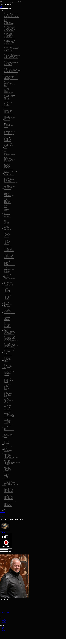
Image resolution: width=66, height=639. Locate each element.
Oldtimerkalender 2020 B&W (8, 487)
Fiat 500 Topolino (6, 242)
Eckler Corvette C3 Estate (8, 187)
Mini (2, 356)
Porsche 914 (6, 413)
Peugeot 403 (6, 398)
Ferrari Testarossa (6, 227)
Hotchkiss (3, 276)
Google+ (3, 629)
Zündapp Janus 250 (7, 105)
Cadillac (3, 173)
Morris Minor (6, 146)
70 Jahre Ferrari (6, 216)
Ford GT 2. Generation (7, 247)
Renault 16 (5, 428)
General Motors (4, 259)
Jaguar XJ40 (6, 288)
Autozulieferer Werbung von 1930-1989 (10, 501)
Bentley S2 (5, 148)
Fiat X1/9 (5, 236)
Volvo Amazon (6, 476)
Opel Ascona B (6, 375)
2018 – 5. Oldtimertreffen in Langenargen (10, 61)
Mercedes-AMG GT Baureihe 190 (9, 331)
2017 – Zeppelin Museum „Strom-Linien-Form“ (11, 17)
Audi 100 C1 (6, 127)
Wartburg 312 (6, 104)
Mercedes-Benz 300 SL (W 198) (9, 337)
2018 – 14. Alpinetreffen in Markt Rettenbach (11, 62)
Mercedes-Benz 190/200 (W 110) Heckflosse (11, 345)
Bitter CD (5, 151)
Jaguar (3, 286)
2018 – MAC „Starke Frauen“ (8, 14)
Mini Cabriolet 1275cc (7, 359)
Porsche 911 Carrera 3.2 (7, 410)
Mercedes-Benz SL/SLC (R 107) (9, 349)
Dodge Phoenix (6, 193)
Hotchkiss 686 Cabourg (7, 277)
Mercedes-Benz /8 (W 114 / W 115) (9, 348)
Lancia (3, 312)
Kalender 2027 (4, 485)
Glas (2, 268)
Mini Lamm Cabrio (7, 358)
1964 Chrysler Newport (7, 189)
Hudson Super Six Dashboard (8, 280)
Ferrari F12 (5, 224)
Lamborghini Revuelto (7, 311)
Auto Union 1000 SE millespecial (9, 134)
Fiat (2, 228)
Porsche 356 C (6, 406)
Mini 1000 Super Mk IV (7, 357)
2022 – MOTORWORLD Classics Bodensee (11, 48)
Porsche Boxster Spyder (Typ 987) (9, 415)
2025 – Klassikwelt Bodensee (8, 30)
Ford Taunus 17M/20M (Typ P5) (9, 250)
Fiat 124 (5, 230)
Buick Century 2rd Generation (8, 261)
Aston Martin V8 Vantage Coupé (9, 125)
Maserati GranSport (7, 323)
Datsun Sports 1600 (7, 209)
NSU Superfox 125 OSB (8, 366)
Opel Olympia (6, 390)
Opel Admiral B (6, 388)
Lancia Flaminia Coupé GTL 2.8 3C (9, 313)
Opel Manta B (6, 382)
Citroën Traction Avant (7, 198)
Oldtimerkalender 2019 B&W (8, 491)
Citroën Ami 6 (6, 199)
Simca (3, 444)
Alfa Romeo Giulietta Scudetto (8, 116)
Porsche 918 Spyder (7, 422)
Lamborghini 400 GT (7, 306)
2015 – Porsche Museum (7, 19)
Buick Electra (6, 262)
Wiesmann (3, 478)
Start (2, 10)
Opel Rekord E (6, 385)
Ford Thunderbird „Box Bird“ (8, 256)
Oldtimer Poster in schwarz (8, 506)
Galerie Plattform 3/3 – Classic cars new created (11, 481)
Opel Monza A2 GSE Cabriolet (8, 383)
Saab (2, 439)
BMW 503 (5, 153)
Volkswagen (4, 453)
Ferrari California (6, 222)
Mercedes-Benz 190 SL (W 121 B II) (9, 339)
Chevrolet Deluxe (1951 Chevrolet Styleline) (11, 182)
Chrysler (3, 188)
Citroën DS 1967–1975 (7, 202)
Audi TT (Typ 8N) (7, 132)
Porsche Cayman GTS (7, 425)
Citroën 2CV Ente (6, 204)
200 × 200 (1, 516)
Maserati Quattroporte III (7, 327)
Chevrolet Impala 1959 (7, 180)
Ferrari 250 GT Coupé (7, 217)
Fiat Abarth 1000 (6, 233)
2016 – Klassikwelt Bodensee (8, 71)
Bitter (3, 150)
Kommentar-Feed (4, 621)
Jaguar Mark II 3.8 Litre (7, 295)
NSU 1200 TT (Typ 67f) (7, 365)
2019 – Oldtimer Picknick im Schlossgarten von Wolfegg (12, 53)
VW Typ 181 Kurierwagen (8, 467)
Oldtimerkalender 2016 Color (8, 497)
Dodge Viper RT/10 (7, 194)
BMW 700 (5, 157)
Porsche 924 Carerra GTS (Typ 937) (9, 414)
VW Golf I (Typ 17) (7, 464)
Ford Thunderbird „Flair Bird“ (8, 255)
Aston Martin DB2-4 (7, 124)
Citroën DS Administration (8, 201)
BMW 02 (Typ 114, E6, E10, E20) (9, 159)
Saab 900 (5, 440)
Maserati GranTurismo (7, 324)
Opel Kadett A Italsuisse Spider (8, 380)
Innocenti (3, 283)
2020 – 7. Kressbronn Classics (8, 51)
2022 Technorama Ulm (7, 49)
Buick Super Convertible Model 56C (9, 265)
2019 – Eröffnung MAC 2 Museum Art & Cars (11, 13)
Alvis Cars (3, 119)
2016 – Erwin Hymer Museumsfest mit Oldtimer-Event (12, 70)
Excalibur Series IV (7, 214)
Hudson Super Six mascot (8, 282)
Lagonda (3, 303)
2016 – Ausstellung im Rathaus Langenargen (11, 484)
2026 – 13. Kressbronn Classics (9, 23)
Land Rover (4, 315)
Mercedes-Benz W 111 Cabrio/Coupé (9, 344)
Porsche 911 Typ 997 (7, 412)
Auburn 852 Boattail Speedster (8, 83)
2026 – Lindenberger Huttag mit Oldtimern (10, 26)
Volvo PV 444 (6, 475)
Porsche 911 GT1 (6, 418)
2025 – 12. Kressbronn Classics (9, 28)
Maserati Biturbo (6, 328)
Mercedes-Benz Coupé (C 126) (8, 351)
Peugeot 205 (6, 401)
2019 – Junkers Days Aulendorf (9, 54)
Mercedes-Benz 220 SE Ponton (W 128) (10, 342)
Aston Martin (4, 123)
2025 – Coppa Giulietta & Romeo (9, 32)
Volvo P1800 (6, 473)
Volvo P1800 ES (6, 474)
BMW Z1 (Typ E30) (7, 162)
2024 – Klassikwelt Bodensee (8, 36)
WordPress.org (4, 622)
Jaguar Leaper (6, 298)
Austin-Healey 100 (7, 144)
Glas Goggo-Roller (7, 271)
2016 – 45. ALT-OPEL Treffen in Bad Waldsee (11, 72)
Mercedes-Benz (4, 330)
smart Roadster (6, 448)
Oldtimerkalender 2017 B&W (8, 494)
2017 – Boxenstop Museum (8, 15)
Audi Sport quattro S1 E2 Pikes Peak (9, 131)
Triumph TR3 (6, 452)
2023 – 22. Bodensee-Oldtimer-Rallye (10, 40)
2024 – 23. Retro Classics (8, 37)
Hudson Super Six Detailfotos (8, 281)
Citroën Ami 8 (6, 200)
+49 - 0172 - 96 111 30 (3, 615)
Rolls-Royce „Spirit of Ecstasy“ (9, 435)
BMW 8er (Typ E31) (7, 165)
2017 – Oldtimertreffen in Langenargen (10, 67)
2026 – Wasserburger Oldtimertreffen (9, 27)
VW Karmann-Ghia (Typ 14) (8, 463)
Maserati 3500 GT (6, 322)
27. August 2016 (2, 515)
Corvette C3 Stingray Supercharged (9, 186)
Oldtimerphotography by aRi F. (10, 2)
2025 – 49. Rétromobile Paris (8, 33)
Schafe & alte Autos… (7, 78)
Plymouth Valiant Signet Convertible (9, 195)
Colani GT (5, 86)
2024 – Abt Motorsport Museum (9, 12)
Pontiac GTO (6, 267)
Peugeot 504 (6, 397)
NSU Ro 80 (6, 363)
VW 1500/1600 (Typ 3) (7, 460)
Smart (3, 447)
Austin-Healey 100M (7, 138)
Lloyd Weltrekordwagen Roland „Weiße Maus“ (11, 171)
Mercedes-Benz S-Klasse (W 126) (9, 350)
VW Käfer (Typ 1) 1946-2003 (8, 455)
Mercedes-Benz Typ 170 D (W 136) (9, 336)
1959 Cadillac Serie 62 (7, 174)
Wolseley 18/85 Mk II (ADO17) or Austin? (10, 142)
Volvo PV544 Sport (7, 477)
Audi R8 (5, 130)
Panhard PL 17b (6, 98)
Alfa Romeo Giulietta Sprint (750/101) (10, 117)
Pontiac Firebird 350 (7, 266)
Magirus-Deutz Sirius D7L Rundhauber (10, 370)
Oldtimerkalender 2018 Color (8, 492)
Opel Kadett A (6, 379)
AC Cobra (3, 106)
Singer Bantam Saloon (7, 101)
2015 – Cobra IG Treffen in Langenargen (10, 108)
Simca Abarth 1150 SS (7, 445)
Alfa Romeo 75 (6, 112)
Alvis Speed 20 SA (7, 120)
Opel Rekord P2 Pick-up (7, 386)
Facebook (3, 627)
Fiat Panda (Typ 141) (7, 235)
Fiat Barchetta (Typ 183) (7, 234)
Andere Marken (4, 81)
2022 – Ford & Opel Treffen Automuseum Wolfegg (12, 47)
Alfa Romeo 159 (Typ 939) (8, 110)
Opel (2, 374)
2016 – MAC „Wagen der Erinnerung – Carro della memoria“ (13, 18)
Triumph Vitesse (6, 451)
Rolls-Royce (4, 433)
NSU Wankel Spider (7, 367)
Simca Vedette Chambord (8, 446)
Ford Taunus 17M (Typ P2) (8, 248)
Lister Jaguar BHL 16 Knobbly (8, 92)
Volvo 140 (5, 472)
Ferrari (3, 215)
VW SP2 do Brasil (7, 468)
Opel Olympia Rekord (7, 384)
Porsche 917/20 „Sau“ (7, 421)
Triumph (3, 449)
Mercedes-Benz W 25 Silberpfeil (9, 334)
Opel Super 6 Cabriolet (7, 395)
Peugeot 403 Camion (7, 399)
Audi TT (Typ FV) (7, 133)
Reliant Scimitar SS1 (7, 100)
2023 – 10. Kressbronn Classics (9, 39)
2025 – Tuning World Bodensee (9, 31)
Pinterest (3, 630)
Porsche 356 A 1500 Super (8, 405)
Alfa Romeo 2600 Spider (8, 111)
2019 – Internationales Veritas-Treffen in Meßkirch (11, 56)
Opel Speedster (6, 387)
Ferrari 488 (5, 219)
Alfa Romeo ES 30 (7, 113)
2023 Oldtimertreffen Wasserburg (9, 42)
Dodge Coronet (6, 191)
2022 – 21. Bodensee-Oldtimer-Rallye (10, 46)
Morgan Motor (4, 360)
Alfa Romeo (4, 109)
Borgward (3, 168)
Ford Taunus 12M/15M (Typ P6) (9, 251)
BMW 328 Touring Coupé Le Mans (9, 154)
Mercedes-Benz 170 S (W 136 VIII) (9, 332)
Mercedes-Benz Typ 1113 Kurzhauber (10, 371)
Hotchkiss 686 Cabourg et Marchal (9, 278)
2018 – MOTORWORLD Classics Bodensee (11, 60)
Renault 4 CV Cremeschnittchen (9, 430)
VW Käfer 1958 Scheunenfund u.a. (9, 80)
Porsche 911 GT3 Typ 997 (8, 411)
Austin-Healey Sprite (7, 140)
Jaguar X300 (6, 287)
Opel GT (5, 389)
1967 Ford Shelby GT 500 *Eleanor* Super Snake (11, 246)
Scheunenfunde (4, 75)
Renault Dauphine (6, 432)
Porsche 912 (6, 419)
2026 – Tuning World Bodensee (9, 25)
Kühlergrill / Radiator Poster (8, 502)
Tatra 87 (5, 103)
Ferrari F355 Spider (7, 225)
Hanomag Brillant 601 (7, 274)
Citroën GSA (6, 206)
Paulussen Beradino (7, 99)
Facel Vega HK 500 (7, 88)
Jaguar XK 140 (6, 296)
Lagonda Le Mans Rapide (8, 304)
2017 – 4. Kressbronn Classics (8, 63)
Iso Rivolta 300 (6, 89)
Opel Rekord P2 (6, 392)
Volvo (3, 471)
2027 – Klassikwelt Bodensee (8, 22)
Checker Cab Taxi (6, 85)
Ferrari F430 (6, 226)
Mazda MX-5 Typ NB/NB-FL (8, 94)
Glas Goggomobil (6, 272)
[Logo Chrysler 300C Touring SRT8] (5, 530)
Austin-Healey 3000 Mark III (8, 145)
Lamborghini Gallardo (7, 308)
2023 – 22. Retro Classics (8, 44)
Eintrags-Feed (4, 620)
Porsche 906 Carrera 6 (7, 409)
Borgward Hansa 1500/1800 (8, 169)
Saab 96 (5, 442)
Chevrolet (3, 177)
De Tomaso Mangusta (7, 211)
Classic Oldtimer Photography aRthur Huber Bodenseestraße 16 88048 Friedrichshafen (4, 613)
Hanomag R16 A (6, 275)
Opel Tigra (5, 396)
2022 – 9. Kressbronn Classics (8, 45)
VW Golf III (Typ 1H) (7, 466)
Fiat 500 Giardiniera (7, 241)
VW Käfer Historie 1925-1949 (8, 454)
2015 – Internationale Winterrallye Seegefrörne (11, 74)
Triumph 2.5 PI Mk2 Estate (8, 450)
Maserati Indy (6, 329)
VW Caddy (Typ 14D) (7, 465)
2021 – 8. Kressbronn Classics (8, 50)
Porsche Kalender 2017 (7, 495)
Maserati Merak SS (7, 325)
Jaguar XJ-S (6, 289)
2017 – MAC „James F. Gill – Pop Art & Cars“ (11, 16)
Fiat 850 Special (6, 244)
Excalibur (3, 213)
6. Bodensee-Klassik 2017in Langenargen (8, 65)
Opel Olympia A (6, 391)
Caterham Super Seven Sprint (8, 317)
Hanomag (3, 273)
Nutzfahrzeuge (4, 368)
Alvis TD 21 (6, 122)
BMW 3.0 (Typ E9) (7, 163)
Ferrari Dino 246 (6, 223)
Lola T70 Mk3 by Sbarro (8, 93)
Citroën (3, 197)
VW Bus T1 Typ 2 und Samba (8, 458)
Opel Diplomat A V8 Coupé (8, 378)
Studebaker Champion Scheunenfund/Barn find (11, 79)
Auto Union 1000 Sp (7, 135)
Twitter (3, 628)
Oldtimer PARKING (7, 504)
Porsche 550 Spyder (7, 407)
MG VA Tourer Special (7, 354)
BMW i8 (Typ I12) (7, 167)
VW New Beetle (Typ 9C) (8, 470)
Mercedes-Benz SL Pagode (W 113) (9, 346)
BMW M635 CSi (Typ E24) (8, 160)
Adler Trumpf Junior (7, 82)
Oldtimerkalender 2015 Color (8, 499)
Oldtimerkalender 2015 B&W (8, 498)
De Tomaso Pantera (7, 212)
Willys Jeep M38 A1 (7, 302)
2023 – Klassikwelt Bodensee (8, 41)
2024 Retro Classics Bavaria (8, 34)
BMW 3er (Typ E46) (7, 164)
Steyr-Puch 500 (6, 237)
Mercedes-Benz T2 (7, 372)
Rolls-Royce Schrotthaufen (8, 434)
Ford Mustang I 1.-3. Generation (9, 258)
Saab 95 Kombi (6, 441)
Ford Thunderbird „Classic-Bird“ (9, 253)
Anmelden (3, 619)
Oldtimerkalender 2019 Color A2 (9, 490)
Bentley (3, 147)
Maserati (3, 321)
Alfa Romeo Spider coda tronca (9, 118)
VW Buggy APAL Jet (7, 469)
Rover (3, 436)
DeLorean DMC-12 (7, 87)
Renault (3, 427)
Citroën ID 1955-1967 (7, 203)
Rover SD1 (5, 438)
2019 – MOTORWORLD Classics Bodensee (11, 58)
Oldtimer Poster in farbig (7, 505)
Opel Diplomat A (6, 377)
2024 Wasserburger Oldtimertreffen (9, 38)
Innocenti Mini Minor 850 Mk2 (8, 285)
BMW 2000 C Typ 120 (7, 158)
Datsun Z (5, 210)
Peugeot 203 (6, 402)
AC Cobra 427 (6, 107)
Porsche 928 (6, 423)
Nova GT (5, 97)
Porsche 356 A (6, 404)
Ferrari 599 (5, 221)
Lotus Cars (3, 316)
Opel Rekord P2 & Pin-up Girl (8, 393)
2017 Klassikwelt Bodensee (8, 64)
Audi (2, 126)
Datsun (3, 208)
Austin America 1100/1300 (8, 143)
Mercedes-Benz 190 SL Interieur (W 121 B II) (11, 340)
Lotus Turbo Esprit (7, 320)
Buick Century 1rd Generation (8, 260)
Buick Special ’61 (6, 264)
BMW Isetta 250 (6, 155)
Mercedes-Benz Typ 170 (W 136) (9, 333)
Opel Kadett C (6, 381)
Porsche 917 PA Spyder (7, 420)
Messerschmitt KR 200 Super (8, 96)
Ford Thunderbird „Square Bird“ (9, 254)
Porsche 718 (6, 408)
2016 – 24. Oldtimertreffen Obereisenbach (10, 69)
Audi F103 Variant (7, 129)
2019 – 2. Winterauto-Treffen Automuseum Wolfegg (12, 55)
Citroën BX (5, 207)
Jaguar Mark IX (6, 299)
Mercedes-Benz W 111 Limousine (9, 343)
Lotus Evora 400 (6, 319)
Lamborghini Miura (7, 310)
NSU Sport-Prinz (6, 364)
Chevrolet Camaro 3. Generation (9, 179)
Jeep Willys (3, 301)
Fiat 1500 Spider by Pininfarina (8, 232)
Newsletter (3, 20)
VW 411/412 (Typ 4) (7, 461)
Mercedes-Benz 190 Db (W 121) (9, 341)
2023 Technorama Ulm (7, 43)
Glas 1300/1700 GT (7, 270)
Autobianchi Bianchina (7, 229)
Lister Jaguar (6, 91)
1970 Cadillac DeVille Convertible (9, 175)
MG (2, 352)
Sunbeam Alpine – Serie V (8, 102)
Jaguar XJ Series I (6, 292)
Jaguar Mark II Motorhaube (8, 294)
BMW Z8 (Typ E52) (7, 166)
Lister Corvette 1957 (7, 90)
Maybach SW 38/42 (7, 335)
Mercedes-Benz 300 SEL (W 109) (9, 347)
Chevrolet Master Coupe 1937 (8, 181)
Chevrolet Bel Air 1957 (7, 178)
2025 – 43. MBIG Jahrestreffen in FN (9, 29)
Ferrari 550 (5, 220)
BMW (3, 152)
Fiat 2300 (5, 239)
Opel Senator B (6, 394)
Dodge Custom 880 (7, 192)
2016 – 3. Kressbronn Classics (8, 68)
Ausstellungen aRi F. (5, 480)
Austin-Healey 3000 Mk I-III (8, 139)
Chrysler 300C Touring (7, 196)
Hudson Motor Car (5, 279)
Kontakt (3, 508)
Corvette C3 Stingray (7, 185)
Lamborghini (4, 305)
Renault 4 (5, 429)
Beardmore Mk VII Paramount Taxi (9, 84)
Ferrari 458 (5, 218)
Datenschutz (4, 509)
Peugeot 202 (6, 403)
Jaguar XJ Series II (7, 291)
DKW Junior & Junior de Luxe (8, 136)
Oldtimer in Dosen (7, 503)
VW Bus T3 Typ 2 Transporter (8, 459)
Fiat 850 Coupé (6, 243)
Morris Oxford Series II (7, 141)
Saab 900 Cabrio (6, 443)
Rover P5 (5, 437)
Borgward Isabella (6, 172)
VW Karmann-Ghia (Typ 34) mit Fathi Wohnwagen (12, 462)
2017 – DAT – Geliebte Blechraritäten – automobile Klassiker (10, 483)
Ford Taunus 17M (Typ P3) (8, 249)
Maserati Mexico (6, 326)
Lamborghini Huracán (7, 309)
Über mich (3, 507)
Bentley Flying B (6, 149)
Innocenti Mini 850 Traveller (8, 284)
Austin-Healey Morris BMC (6, 137)
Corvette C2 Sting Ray (7, 184)
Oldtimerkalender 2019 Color (8, 489)
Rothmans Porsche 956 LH (8, 426)
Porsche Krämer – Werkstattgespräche (9, 416)
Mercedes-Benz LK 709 (7, 373)
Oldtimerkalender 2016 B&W (8, 496)
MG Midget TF (6, 353)
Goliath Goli (6, 170)
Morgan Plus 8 (6, 361)
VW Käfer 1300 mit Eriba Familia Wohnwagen (11, 457)
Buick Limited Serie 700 (7, 263)
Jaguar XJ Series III (7, 290)
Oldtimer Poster (4, 500)
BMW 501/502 (6, 156)
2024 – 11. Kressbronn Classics (8, 35)
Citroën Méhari (6, 205)
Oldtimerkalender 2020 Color (8, 488)
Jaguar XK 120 (6, 297)
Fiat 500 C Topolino (7, 240)
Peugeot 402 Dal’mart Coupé (8, 400)
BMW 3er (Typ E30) (7, 161)
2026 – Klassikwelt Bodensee (8, 24)
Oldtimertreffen (4, 21)
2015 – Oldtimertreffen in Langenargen (10, 73)
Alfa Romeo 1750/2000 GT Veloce (9, 115)
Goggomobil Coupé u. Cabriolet (9, 269)
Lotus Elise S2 (6, 318)
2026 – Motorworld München (8, 11)
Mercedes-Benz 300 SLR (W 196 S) (9, 338)
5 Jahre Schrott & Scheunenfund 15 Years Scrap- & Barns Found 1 (9, 77)
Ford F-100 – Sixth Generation (8, 257)
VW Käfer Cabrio (6, 456)
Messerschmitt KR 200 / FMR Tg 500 (10, 95)
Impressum (3, 510)
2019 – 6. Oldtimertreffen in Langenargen (10, 57)
